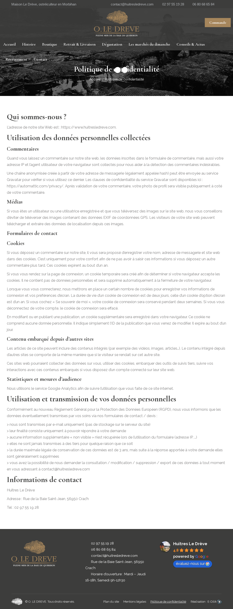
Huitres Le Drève (190, 543)
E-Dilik (212, 601)
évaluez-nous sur (190, 563)
